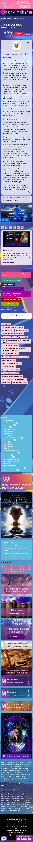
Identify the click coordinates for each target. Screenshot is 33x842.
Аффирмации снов (9, 424)
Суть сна (6, 382)
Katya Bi (8, 54)
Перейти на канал (9, 262)
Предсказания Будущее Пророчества (14, 337)
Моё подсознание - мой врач (13, 437)
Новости (6, 448)
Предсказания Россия (10, 345)
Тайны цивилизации (9, 465)
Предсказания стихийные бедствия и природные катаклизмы (13, 349)
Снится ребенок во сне (10, 373)
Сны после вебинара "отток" (12, 376)
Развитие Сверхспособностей (12, 280)
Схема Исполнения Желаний (11, 299)
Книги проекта (7, 446)
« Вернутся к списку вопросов (8, 27)
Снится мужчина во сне (10, 370)
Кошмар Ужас (7, 330)
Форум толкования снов (10, 470)
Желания (6, 324)
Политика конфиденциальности (16, 830)
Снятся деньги (7, 379)
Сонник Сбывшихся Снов (10, 303)
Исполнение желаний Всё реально (13, 546)
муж (17, 197)
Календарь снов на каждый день (13, 288)
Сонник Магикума (8, 284)
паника (24, 197)
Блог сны (9, 18)
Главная (3, 18)
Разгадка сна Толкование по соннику (15, 357)
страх (10, 197)
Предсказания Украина (10, 353)
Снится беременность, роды (11, 363)
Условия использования (16, 832)
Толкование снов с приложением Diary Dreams (14, 274)
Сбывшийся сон (8, 360)
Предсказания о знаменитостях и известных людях (15, 341)
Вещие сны (7, 427)
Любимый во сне (22, 330)
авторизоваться (7, 317)
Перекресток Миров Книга (11, 450)
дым (15, 200)
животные (7, 200)
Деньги (7, 435)
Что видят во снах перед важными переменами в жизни (17, 549)
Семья (7, 442)
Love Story (8, 433)
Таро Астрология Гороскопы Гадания (14, 467)
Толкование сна (20, 382)
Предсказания (8, 455)
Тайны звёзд (7, 463)
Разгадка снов (9, 431)
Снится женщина (8, 366)
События (8, 444)
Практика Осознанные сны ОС (12, 333)
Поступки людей (10, 440)
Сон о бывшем (21, 379)
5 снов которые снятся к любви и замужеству (16, 553)
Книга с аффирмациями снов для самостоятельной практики (13, 294)
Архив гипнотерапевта (10, 422)
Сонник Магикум (9, 457)
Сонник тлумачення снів (10, 461)
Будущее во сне (9, 429)
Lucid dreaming (7, 420)
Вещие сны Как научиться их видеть (13, 556)
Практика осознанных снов (11, 452)
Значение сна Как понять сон (12, 327)
